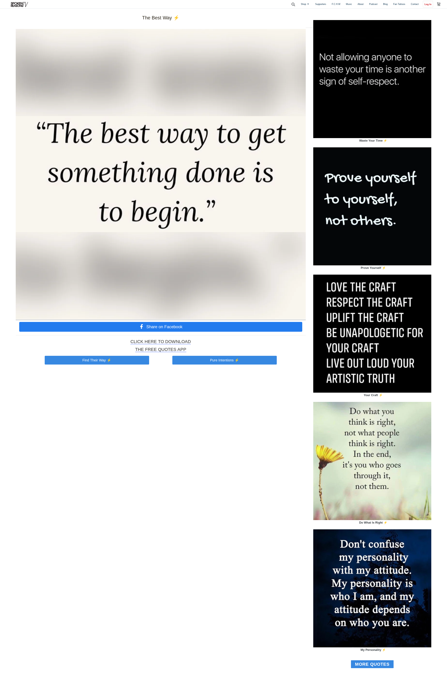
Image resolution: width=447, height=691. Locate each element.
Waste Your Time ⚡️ (373, 140)
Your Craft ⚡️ (373, 395)
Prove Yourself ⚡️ (373, 268)
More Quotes (372, 664)
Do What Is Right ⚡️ (373, 522)
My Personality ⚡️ (373, 650)
